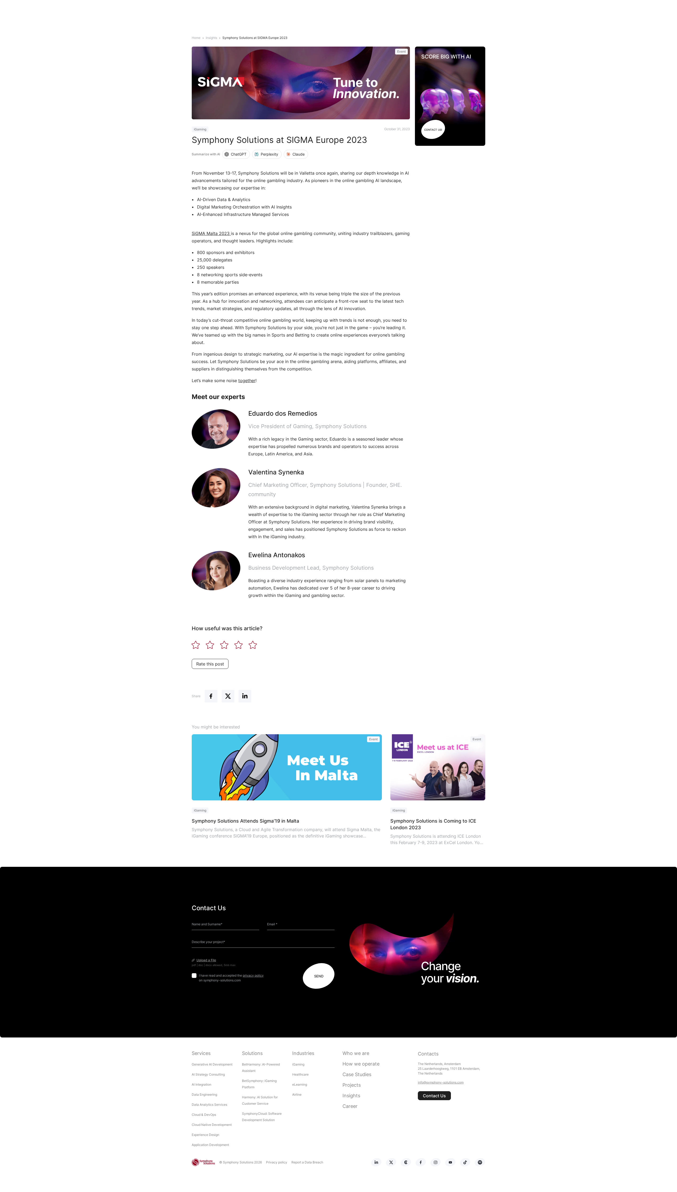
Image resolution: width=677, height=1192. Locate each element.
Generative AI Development (212, 1064)
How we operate (360, 1064)
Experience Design (206, 1135)
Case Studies (356, 1074)
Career (350, 1106)
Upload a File (206, 960)
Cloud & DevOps (204, 1115)
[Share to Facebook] (211, 696)
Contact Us (434, 1095)
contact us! (433, 129)
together (246, 380)
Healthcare (300, 1074)
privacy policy (253, 975)
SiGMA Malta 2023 (211, 233)
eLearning (299, 1084)
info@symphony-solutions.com (441, 1082)
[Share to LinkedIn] (245, 696)
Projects (351, 1085)
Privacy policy (276, 1162)
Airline (296, 1094)
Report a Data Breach (307, 1162)
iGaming (298, 1064)
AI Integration (201, 1084)
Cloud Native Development (212, 1125)
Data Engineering (204, 1094)
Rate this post (210, 664)
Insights (351, 1095)
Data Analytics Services (209, 1105)
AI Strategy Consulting (208, 1074)
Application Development (210, 1145)
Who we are (355, 1053)
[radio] (196, 645)
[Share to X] (228, 696)
